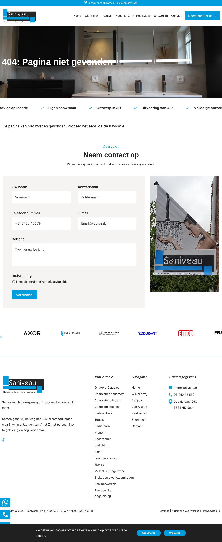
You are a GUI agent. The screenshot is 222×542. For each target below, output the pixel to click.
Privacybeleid (211, 510)
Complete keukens (107, 407)
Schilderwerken (105, 484)
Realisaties (139, 413)
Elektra (99, 464)
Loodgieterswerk (106, 458)
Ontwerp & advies (107, 387)
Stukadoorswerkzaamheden (111, 477)
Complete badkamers (110, 394)
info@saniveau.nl (186, 387)
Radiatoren (102, 426)
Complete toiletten (107, 400)
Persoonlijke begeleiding (103, 493)
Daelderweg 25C (185, 401)
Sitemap (164, 510)
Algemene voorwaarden (186, 510)
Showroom (139, 419)
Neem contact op (200, 16)
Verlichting (102, 445)
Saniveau (32, 510)
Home (136, 387)
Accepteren (149, 532)
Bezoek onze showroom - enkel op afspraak (112, 2)
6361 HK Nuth (184, 407)
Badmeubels (103, 413)
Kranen (99, 432)
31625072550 (5, 502)
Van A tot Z (139, 407)
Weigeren (175, 532)
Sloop (98, 452)
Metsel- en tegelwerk (109, 471)
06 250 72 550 (184, 394)
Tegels (99, 419)
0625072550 (5, 514)
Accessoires (103, 439)
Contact (137, 426)
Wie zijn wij (139, 394)
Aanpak (137, 400)
